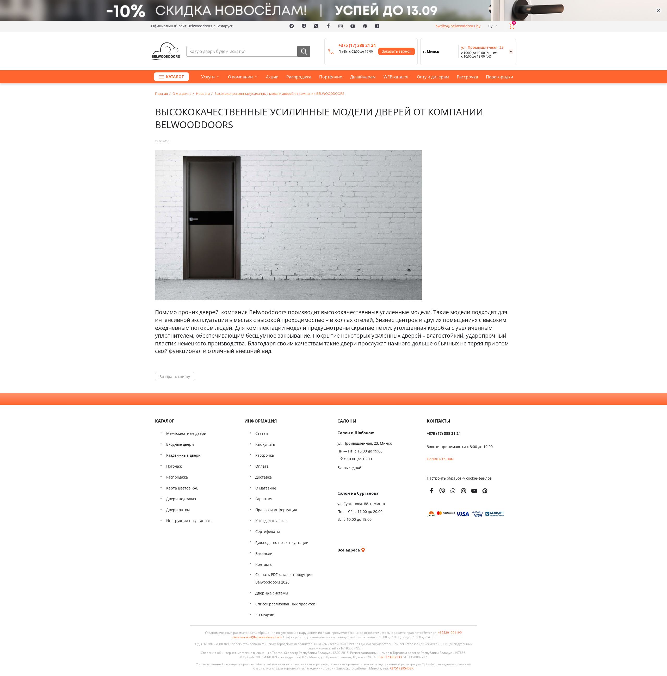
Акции (272, 77)
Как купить (265, 444)
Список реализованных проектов (285, 603)
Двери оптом (178, 509)
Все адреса (349, 550)
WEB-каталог (396, 77)
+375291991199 (450, 633)
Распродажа (298, 77)
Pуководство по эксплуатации (281, 542)
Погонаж (174, 466)
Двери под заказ (181, 498)
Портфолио (330, 77)
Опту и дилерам (433, 77)
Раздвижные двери (183, 455)
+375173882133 (390, 657)
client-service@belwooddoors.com (257, 637)
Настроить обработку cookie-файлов (459, 478)
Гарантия (263, 498)
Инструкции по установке (189, 520)
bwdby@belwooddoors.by (457, 25)
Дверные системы (271, 593)
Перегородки (499, 77)
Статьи (261, 433)
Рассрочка (467, 77)
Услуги (208, 77)
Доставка (263, 477)
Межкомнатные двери (186, 433)
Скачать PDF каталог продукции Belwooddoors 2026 (284, 578)
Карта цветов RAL (182, 488)
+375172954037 (401, 668)
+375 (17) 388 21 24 (357, 45)
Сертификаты (267, 531)
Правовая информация (276, 509)
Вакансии (264, 553)
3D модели (264, 614)
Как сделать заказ (271, 520)
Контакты (264, 564)
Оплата (262, 466)
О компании (240, 77)
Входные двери (180, 444)
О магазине (265, 488)
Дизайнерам (363, 77)
